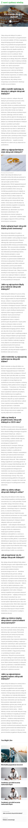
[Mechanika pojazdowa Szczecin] (14, 753)
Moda (9, 10)
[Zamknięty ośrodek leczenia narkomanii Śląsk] (14, 774)
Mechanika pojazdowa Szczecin (12, 765)
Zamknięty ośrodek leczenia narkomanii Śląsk (10, 783)
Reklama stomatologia (9, 819)
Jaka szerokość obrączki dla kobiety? (12, 813)
